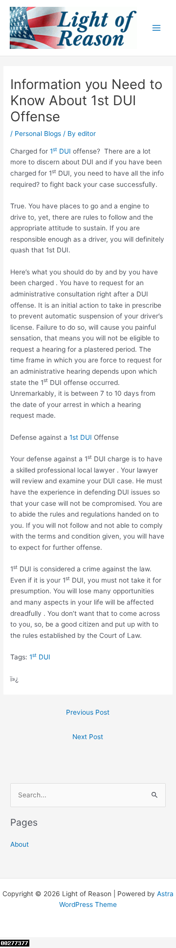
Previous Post (88, 712)
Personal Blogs (38, 133)
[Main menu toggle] (157, 28)
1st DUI (80, 437)
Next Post (87, 737)
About (19, 844)
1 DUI (60, 151)
